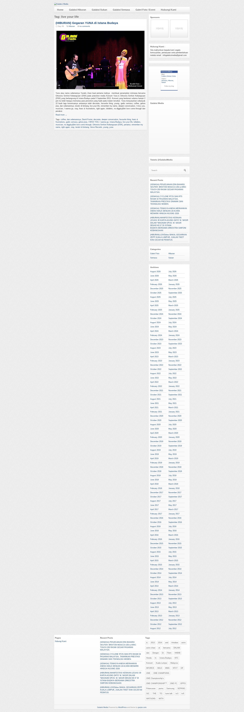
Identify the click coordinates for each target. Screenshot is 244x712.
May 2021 (172, 403)
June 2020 (154, 429)
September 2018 (175, 471)
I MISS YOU (93, 122)
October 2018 (155, 471)
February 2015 (156, 565)
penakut (127, 125)
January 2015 (173, 565)
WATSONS (150, 699)
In (155, 658)
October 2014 (155, 573)
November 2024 (174, 314)
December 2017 (156, 492)
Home (60, 10)
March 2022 (173, 382)
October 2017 (155, 497)
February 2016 (156, 539)
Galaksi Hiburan (77, 10)
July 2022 (172, 373)
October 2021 (155, 395)
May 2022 (172, 378)
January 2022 (173, 386)
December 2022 (156, 365)
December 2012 (156, 620)
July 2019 (172, 450)
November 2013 (174, 594)
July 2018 (172, 475)
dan (147, 653)
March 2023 (173, 357)
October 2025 (155, 293)
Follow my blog (169, 86)
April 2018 (154, 484)
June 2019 (154, 454)
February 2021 (156, 412)
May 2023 (172, 352)
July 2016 (172, 526)
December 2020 (156, 416)
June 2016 (154, 531)
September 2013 (175, 599)
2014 (160, 642)
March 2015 (173, 560)
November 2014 (174, 569)
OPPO (183, 683)
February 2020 (156, 437)
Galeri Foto (154, 253)
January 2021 (173, 412)
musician (59, 125)
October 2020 (155, 420)
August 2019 (155, 450)
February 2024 (156, 335)
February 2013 (156, 616)
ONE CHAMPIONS (161, 673)
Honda (149, 658)
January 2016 (173, 539)
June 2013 (154, 607)
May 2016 (172, 531)
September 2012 (175, 624)
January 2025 (173, 310)
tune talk (168, 693)
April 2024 (154, 331)
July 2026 (172, 272)
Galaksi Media (102, 707)
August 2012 (155, 628)
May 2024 (172, 327)
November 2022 (174, 365)
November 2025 (174, 289)
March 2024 (173, 331)
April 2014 (154, 586)
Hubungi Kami (168, 10)
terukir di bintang (82, 127)
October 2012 (155, 624)
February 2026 (156, 284)
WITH (161, 699)
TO (161, 693)
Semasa (164, 80)
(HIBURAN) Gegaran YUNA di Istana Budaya (87, 22)
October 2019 (155, 446)
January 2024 (173, 335)
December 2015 (156, 543)
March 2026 (173, 280)
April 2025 (154, 305)
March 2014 (173, 586)
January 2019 (173, 463)
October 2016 (155, 522)
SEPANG (181, 688)
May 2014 (172, 582)
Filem (169, 653)
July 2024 (172, 322)
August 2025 (155, 297)
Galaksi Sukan (99, 10)
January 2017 (173, 514)
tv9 (182, 693)
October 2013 (155, 599)
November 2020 (174, 416)
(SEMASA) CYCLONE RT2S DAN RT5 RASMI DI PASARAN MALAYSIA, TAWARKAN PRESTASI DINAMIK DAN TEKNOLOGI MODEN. (120, 656)
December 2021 (156, 390)
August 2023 (155, 348)
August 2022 (155, 373)
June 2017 (154, 505)
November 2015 (174, 543)
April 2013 (154, 611)
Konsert (149, 663)
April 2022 (154, 382)
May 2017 (172, 505)
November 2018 (174, 467)
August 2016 (155, 526)
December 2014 (156, 569)
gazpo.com (142, 707)
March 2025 (173, 305)
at (159, 648)
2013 (153, 642)
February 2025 (156, 310)
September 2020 (175, 420)
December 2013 (156, 594)
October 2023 (155, 344)
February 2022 (156, 386)
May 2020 (172, 429)
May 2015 (172, 556)
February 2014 (156, 590)
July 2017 (172, 501)
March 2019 (173, 458)
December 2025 (156, 289)
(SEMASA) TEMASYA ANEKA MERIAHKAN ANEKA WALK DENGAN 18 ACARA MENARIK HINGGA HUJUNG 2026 (168, 210)
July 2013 (172, 603)
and (166, 642)
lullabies (137, 122)
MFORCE (150, 668)
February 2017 (156, 514)
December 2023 (156, 339)
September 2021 (175, 395)
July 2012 (172, 628)
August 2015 (155, 552)
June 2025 (154, 301)
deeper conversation (110, 119)
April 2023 (154, 357)
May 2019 (172, 454)
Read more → (61, 115)
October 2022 (155, 369)
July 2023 (172, 348)
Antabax (174, 642)
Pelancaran (150, 688)
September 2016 (175, 522)
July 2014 (172, 577)
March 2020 (173, 433)
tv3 (177, 693)
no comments (85, 26)
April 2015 (154, 560)
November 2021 (174, 390)
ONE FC (173, 683)
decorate (97, 119)
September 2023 (175, 344)
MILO (159, 668)
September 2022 (175, 369)
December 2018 (156, 467)
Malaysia (174, 663)
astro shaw (150, 648)
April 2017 (154, 509)
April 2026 (154, 280)
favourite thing (125, 119)
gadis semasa (71, 122)
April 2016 (154, 535)
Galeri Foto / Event (145, 10)
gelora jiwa (83, 122)
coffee (63, 119)
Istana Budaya (116, 122)
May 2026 (172, 276)
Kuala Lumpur (161, 663)
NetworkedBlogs (166, 71)
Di (163, 653)
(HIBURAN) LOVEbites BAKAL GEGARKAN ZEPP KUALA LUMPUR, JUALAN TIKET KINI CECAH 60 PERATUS (168, 237)
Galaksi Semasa (121, 10)
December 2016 (156, 518)
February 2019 (156, 463)
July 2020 (172, 424)
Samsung (170, 688)
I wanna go (104, 122)
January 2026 (173, 284)
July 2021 (172, 399)
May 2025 (172, 301)
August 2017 (155, 501)
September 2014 (175, 573)
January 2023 (173, 361)
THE (154, 693)
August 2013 (155, 603)
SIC (147, 693)
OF (182, 668)
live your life (128, 122)
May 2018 (172, 480)
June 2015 (154, 556)
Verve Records (96, 127)
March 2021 (173, 407)
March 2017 (173, 509)
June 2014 (154, 582)
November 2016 (174, 518)
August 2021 (155, 399)
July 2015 (172, 552)
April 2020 (154, 433)
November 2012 (174, 620)
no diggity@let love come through (77, 125)
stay (72, 127)
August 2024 (155, 322)
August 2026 (155, 272)
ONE (148, 673)
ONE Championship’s (155, 678)
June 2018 (154, 480)
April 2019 (154, 458)
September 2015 (175, 548)
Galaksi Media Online (168, 76)
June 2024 (154, 327)
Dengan (155, 653)
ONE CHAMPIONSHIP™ (156, 683)
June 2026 (154, 276)
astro (183, 642)
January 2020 (173, 437)
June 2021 (154, 403)
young (105, 127)
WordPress (122, 707)
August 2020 (155, 424)
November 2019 (174, 441)
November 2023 (174, 339)
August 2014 (155, 577)
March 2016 (173, 535)
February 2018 (156, 488)
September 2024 (175, 318)
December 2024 (156, 314)
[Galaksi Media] (61, 4)
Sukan (163, 82)
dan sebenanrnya (74, 119)
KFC (176, 658)
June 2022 (154, 378)
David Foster (87, 119)
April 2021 (154, 407)
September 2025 (175, 293)
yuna (111, 127)
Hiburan (72, 26)
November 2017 (174, 492)
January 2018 (173, 488)
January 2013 (173, 616)
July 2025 (172, 297)
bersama (166, 648)
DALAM (177, 648)
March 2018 (173, 484)
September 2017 (175, 497)
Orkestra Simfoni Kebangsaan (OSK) (108, 125)
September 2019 (175, 446)
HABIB (177, 653)
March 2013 (173, 611)
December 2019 (156, 441)
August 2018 (155, 475)
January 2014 (173, 590)
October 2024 (155, 318)
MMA (167, 668)
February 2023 (156, 361)
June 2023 (154, 352)
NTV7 (175, 668)
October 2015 (155, 548)
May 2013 (172, 607)
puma (161, 688)
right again (65, 127)
